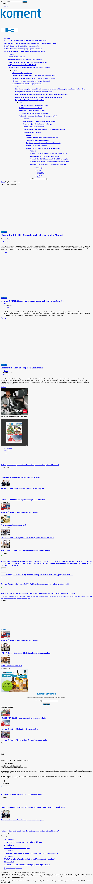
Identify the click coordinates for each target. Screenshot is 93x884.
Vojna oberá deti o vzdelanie (16, 56)
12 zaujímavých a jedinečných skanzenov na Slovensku (39, 121)
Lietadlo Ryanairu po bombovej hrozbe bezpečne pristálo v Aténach (29, 67)
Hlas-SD (51, 596)
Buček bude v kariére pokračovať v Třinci (32, 110)
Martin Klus (19, 596)
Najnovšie (7, 450)
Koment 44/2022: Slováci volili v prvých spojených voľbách (48, 164)
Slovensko (4, 232)
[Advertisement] (34, 23)
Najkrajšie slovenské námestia (32, 132)
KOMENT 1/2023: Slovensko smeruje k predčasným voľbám (48, 153)
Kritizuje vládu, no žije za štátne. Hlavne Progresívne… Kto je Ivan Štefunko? (39, 97)
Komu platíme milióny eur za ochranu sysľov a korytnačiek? (33, 91)
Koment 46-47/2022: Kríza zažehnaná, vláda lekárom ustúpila (49, 159)
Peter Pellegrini (45, 596)
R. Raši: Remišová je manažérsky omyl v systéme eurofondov (23, 49)
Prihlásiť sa (46, 704)
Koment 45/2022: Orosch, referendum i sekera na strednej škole (49, 161)
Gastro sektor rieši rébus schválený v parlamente (27, 84)
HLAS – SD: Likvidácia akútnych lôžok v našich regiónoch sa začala (25, 40)
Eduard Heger (20, 598)
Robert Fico (35, 596)
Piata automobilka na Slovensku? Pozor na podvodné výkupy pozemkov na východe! (41, 94)
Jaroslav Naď (29, 596)
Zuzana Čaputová (12, 598)
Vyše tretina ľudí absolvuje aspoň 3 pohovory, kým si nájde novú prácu (33, 75)
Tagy (5, 453)
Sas (15, 596)
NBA (91, 596)
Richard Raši (63, 596)
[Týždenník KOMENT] (21, 17)
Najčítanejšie (8, 448)
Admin (6, 238)
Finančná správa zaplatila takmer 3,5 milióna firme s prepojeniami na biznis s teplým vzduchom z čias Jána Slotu (50, 89)
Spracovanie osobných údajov (13, 868)
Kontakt (6, 6)
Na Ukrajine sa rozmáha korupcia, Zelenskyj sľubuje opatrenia (27, 62)
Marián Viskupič (85, 596)
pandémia (40, 596)
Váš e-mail (38, 701)
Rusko (2, 598)
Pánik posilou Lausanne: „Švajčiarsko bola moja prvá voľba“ (38, 116)
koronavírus (3, 596)
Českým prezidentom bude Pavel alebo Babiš (22, 65)
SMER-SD (25, 598)
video (7, 596)
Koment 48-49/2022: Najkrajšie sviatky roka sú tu (45, 156)
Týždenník (4, 298)
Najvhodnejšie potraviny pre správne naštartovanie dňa (43, 143)
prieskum (80, 596)
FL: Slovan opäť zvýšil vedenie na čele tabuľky (33, 113)
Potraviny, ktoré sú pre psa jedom (36, 145)
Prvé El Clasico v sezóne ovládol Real (30, 108)
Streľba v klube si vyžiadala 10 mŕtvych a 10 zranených (25, 59)
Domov (3, 182)
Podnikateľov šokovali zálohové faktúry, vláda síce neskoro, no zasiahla (33, 78)
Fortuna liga (68, 596)
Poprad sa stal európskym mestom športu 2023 (33, 105)
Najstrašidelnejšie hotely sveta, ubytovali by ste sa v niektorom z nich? (44, 129)
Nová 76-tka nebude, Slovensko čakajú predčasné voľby (21, 46)
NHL (29, 598)
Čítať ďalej (4, 252)
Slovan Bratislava (56, 596)
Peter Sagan (6, 598)
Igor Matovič (11, 596)
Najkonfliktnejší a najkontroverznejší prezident (29, 100)
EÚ (72, 596)
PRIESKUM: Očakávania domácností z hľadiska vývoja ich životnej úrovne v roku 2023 (31, 43)
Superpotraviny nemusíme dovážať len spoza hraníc (42, 137)
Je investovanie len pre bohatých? (22, 73)
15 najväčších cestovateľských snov (33, 126)
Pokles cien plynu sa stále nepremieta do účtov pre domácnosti (31, 81)
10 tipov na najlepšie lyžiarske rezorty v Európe (37, 124)
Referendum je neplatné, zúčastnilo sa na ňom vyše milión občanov (24, 51)
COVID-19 (24, 596)
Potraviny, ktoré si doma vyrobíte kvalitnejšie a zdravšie (43, 148)
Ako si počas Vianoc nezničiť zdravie (37, 140)
